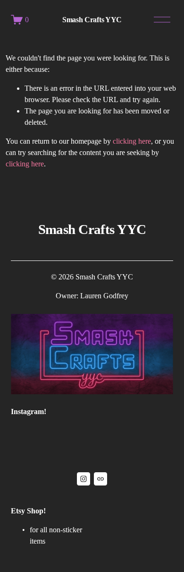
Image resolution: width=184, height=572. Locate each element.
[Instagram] (83, 478)
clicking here (132, 141)
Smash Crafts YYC (92, 20)
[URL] (100, 478)
